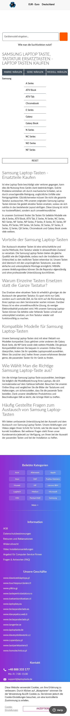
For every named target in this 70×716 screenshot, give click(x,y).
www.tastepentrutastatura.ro (17, 594)
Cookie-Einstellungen (11, 708)
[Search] (64, 36)
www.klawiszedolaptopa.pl (16, 578)
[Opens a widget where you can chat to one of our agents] (58, 710)
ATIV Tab (30, 97)
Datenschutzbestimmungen (17, 534)
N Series (30, 130)
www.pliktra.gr (10, 588)
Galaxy (29, 117)
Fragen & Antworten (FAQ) (16, 560)
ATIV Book (31, 90)
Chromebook (32, 103)
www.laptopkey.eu (12, 604)
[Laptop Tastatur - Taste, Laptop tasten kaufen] (9, 5)
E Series (30, 110)
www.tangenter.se (12, 625)
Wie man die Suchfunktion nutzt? (35, 45)
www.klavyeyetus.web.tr (15, 614)
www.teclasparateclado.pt (16, 620)
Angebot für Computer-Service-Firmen (22, 554)
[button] (35, 4)
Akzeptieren (43, 709)
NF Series (30, 150)
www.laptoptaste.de (13, 630)
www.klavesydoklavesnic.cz (16, 635)
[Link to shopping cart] (60, 4)
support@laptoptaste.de (20, 679)
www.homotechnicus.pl (15, 651)
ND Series (31, 143)
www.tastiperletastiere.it (15, 645)
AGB (5, 529)
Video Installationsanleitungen (18, 549)
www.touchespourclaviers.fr (17, 583)
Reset (35, 161)
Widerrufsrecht (11, 544)
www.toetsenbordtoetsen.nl (17, 599)
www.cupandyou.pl (13, 640)
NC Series (30, 137)
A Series (30, 83)
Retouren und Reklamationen (18, 539)
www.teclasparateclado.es (16, 609)
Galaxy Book (32, 123)
